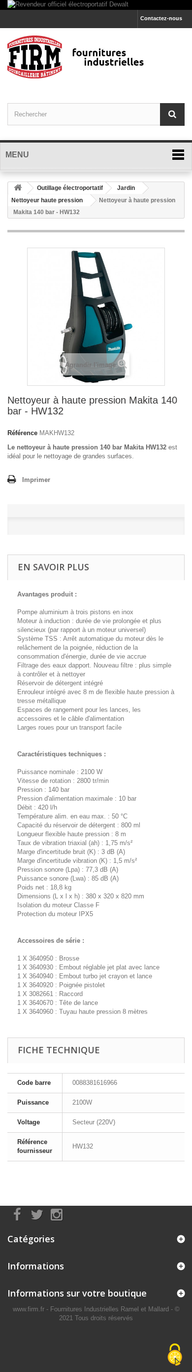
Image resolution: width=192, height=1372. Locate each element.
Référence (22, 433)
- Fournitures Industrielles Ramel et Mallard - (110, 1309)
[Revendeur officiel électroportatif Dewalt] (96, 5)
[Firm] (96, 57)
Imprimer (36, 479)
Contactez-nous (161, 18)
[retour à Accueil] (17, 188)
